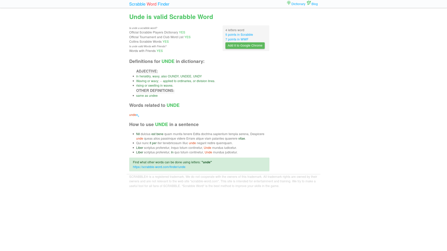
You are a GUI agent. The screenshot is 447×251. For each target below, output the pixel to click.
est (153, 134)
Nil (138, 134)
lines (211, 81)
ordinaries (184, 81)
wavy (155, 76)
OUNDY (173, 76)
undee (153, 95)
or (148, 81)
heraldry (145, 76)
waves (168, 85)
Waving (141, 81)
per (154, 143)
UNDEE (185, 76)
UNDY (197, 76)
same (140, 95)
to (175, 81)
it (150, 143)
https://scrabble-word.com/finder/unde (159, 167)
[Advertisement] (296, 64)
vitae (241, 138)
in (137, 76)
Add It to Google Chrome (245, 45)
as (146, 95)
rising (140, 85)
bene (159, 134)
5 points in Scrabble (239, 34)
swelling (153, 85)
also (164, 76)
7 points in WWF (236, 39)
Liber (139, 147)
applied (168, 81)
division (202, 81)
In (172, 152)
